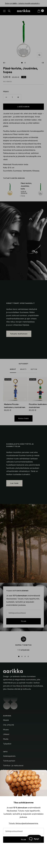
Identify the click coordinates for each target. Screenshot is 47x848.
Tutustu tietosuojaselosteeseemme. (23, 823)
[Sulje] (43, 774)
